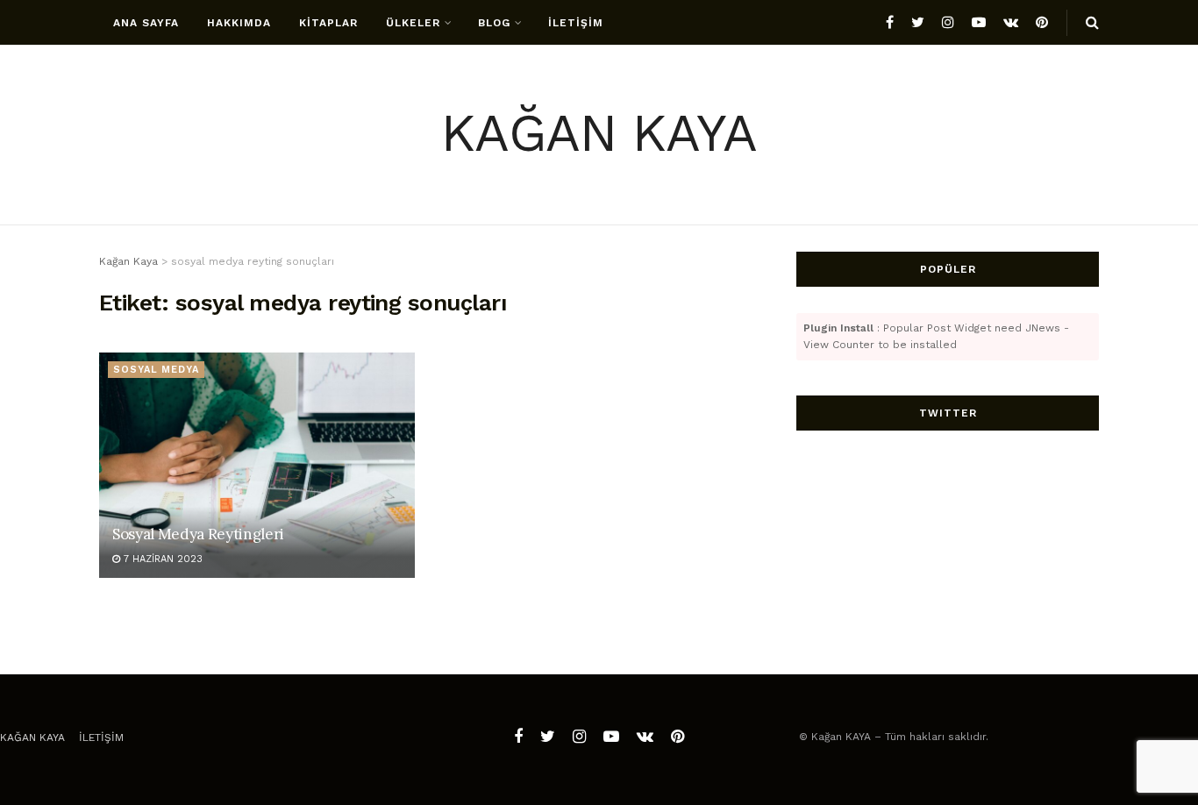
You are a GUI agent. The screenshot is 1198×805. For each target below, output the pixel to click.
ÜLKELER (413, 23)
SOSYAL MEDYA (156, 369)
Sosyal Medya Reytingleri (198, 534)
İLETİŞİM (575, 23)
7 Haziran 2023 (161, 559)
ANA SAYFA (146, 23)
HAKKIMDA (239, 23)
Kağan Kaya (32, 737)
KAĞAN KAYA (598, 135)
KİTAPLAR (328, 23)
